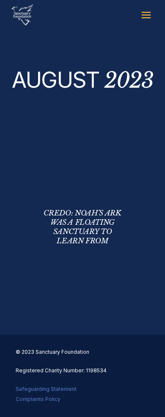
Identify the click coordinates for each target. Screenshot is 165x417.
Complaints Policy (38, 399)
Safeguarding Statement (46, 389)
